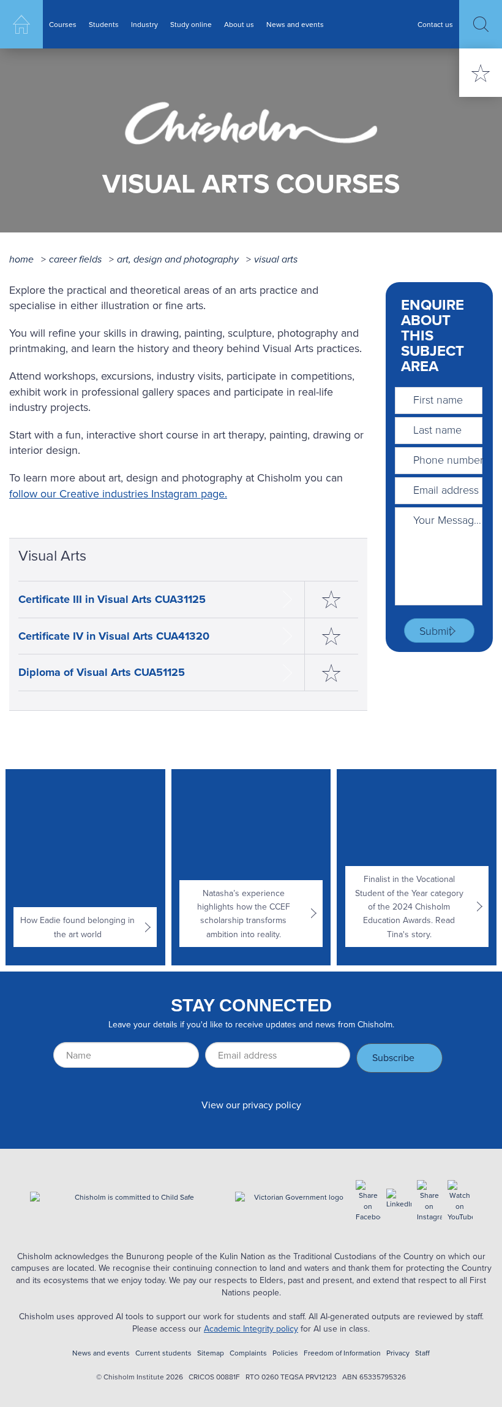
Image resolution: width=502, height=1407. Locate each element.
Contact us (435, 24)
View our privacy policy (251, 1104)
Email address (446, 489)
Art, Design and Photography (178, 259)
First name (438, 399)
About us (239, 24)
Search (480, 24)
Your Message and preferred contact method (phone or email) (448, 519)
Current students (163, 1353)
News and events (295, 24)
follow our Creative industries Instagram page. (118, 493)
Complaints (248, 1353)
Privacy (398, 1353)
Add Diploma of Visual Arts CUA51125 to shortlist (331, 672)
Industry (144, 24)
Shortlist (480, 72)
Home (21, 24)
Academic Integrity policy (251, 1328)
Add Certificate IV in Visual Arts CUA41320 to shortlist (331, 636)
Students (104, 24)
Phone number (448, 459)
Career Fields (75, 259)
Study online (191, 24)
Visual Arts (276, 259)
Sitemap (210, 1353)
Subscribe (393, 1057)
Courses (63, 24)
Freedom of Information (342, 1353)
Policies (285, 1353)
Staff (422, 1353)
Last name (437, 429)
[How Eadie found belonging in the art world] (85, 867)
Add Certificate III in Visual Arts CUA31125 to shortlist (331, 599)
